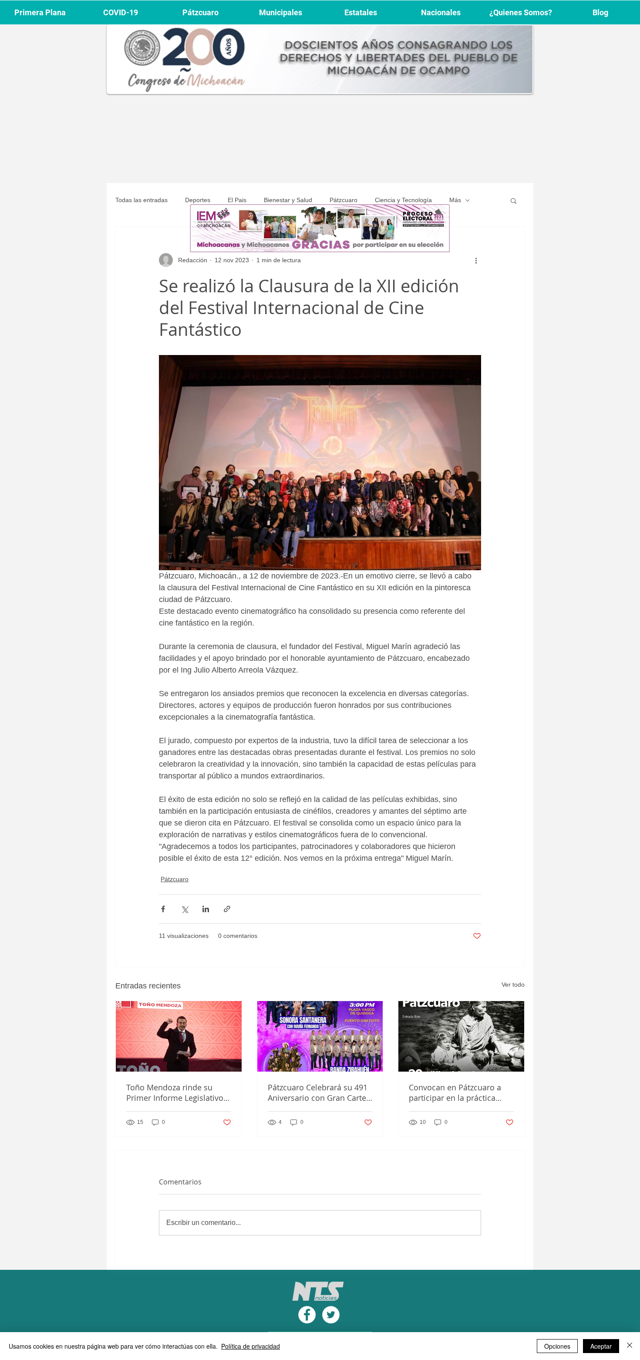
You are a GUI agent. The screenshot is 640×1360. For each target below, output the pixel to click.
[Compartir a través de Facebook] (163, 909)
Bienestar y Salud (288, 199)
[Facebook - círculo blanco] (307, 1314)
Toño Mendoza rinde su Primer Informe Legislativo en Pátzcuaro (174, 1092)
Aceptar (601, 1346)
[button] (513, 200)
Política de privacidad (250, 1346)
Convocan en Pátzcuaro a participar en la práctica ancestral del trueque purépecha (455, 1092)
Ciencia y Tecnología (403, 199)
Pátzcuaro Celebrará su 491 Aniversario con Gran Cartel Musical (318, 1092)
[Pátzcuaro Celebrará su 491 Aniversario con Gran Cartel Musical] (320, 1036)
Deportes (197, 199)
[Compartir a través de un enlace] (227, 909)
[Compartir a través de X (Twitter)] (184, 909)
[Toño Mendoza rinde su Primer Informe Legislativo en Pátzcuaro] (179, 1036)
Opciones (557, 1346)
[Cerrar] (629, 1346)
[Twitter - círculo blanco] (331, 1314)
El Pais (237, 199)
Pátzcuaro (343, 199)
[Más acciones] (476, 260)
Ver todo (513, 984)
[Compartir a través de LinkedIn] (206, 909)
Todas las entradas (141, 199)
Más (455, 199)
